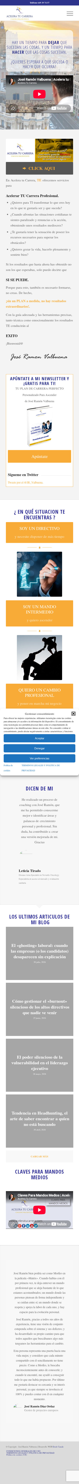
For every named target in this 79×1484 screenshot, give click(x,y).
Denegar (39, 748)
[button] (73, 713)
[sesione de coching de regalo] (39, 150)
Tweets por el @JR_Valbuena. (25, 482)
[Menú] (68, 13)
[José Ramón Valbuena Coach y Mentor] (33, 13)
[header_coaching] (39, 657)
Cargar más (39, 1156)
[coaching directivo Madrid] (39, 574)
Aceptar (39, 738)
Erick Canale (58, 1446)
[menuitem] (68, 13)
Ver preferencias (39, 758)
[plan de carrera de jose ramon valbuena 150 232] (39, 426)
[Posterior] (64, 802)
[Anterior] (14, 802)
